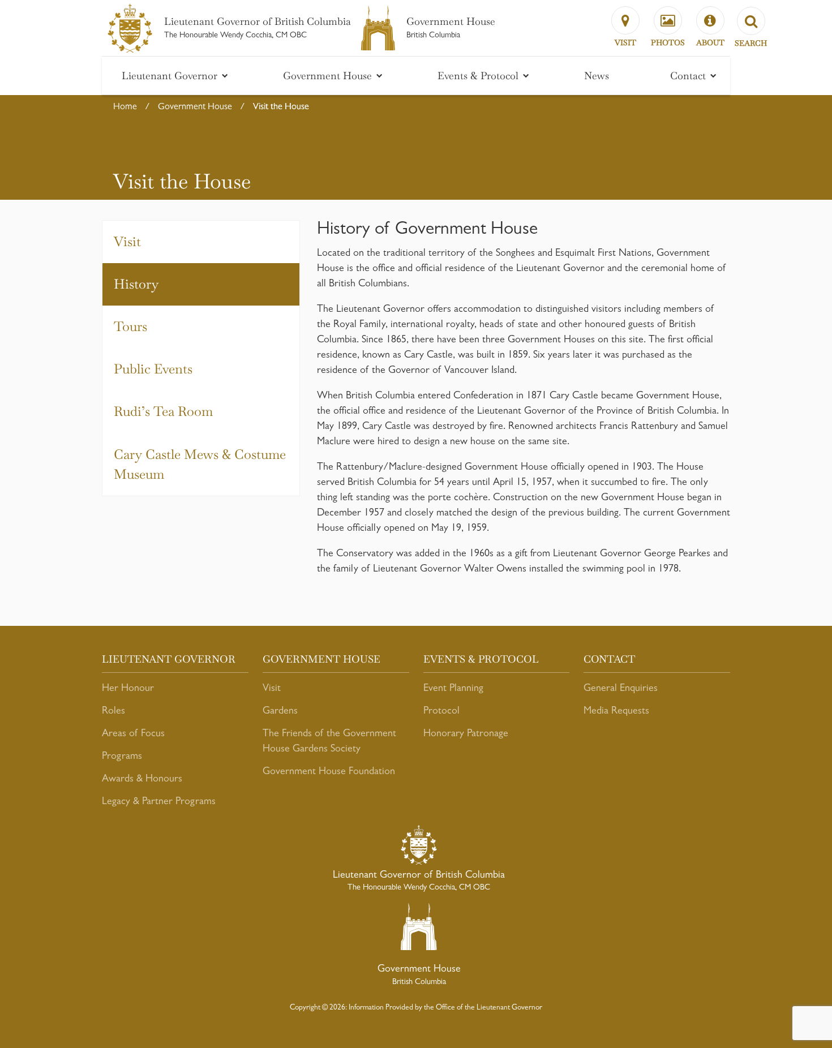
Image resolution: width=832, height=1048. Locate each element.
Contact (689, 75)
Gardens (280, 712)
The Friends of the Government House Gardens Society (329, 742)
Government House (329, 75)
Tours (130, 326)
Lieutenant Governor (171, 75)
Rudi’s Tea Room (163, 411)
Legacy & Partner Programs (159, 802)
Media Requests (616, 712)
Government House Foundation (329, 772)
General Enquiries (621, 689)
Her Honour (128, 689)
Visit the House (281, 107)
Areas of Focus (133, 734)
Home (125, 107)
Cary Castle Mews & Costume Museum (200, 464)
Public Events (153, 368)
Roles (113, 712)
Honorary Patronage (465, 734)
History (136, 284)
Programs (122, 757)
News (596, 75)
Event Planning (453, 689)
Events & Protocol (479, 75)
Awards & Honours (142, 780)
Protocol (441, 712)
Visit (127, 241)
